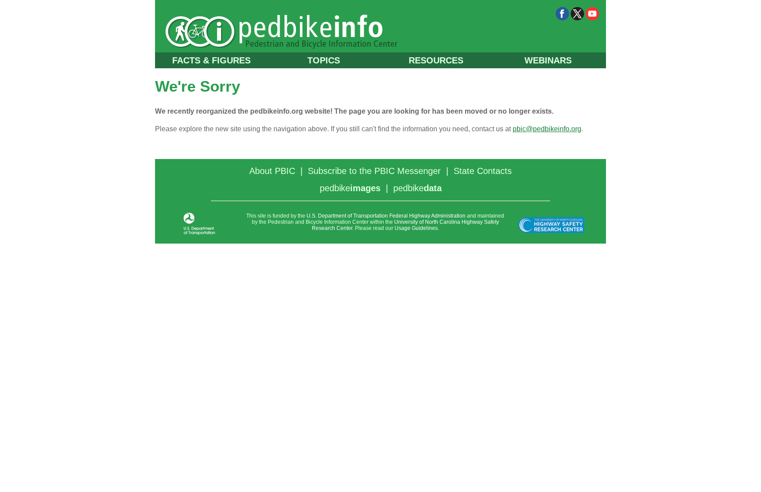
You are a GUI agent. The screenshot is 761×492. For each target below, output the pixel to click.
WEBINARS (548, 60)
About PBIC (272, 171)
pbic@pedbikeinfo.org (547, 129)
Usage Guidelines (416, 228)
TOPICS (323, 60)
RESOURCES (436, 60)
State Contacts (483, 171)
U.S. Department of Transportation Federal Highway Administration (386, 216)
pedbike (350, 188)
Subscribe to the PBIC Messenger (374, 171)
